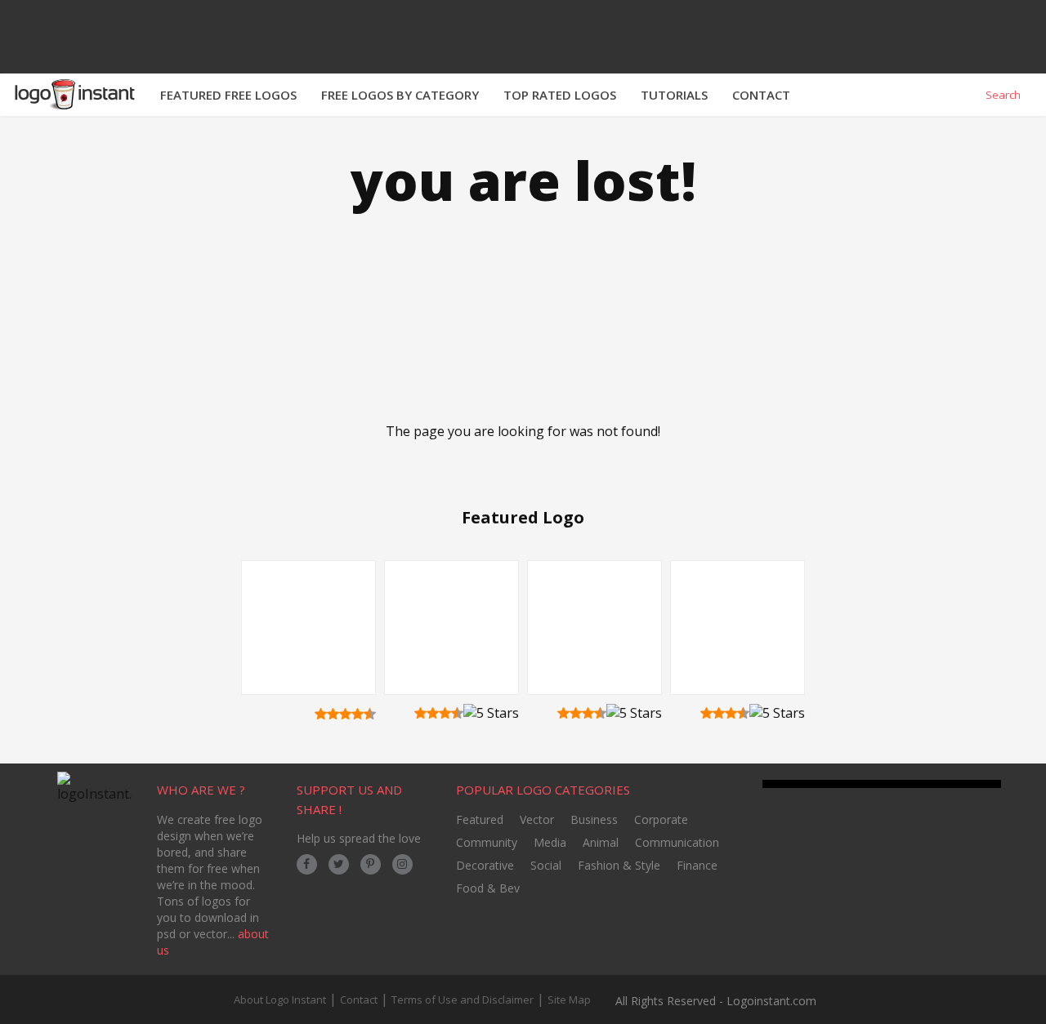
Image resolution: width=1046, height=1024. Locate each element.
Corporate (661, 819)
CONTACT (761, 95)
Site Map (569, 999)
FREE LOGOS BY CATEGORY (400, 95)
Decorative (485, 865)
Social (545, 865)
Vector (537, 819)
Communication (677, 842)
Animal (601, 842)
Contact (359, 999)
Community (486, 842)
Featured (479, 819)
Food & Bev (488, 888)
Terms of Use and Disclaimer (462, 999)
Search (1002, 94)
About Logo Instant (280, 999)
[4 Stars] (357, 713)
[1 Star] (321, 713)
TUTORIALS (674, 95)
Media (550, 842)
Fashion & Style (619, 865)
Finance (697, 865)
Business (594, 819)
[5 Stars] (370, 713)
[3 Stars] (345, 713)
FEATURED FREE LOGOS (228, 95)
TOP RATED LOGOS (559, 95)
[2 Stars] (333, 713)
